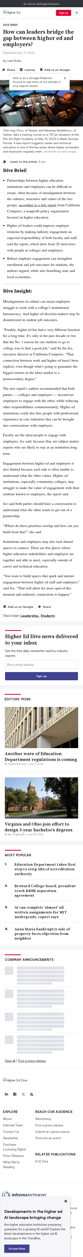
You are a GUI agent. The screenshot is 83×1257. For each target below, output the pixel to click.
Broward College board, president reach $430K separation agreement (45, 891)
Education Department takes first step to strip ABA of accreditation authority (45, 869)
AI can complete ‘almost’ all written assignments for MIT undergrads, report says (41, 912)
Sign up (63, 12)
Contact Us (11, 1132)
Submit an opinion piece (52, 1132)
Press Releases (13, 1156)
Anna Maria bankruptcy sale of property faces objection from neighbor (42, 934)
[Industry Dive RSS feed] (31, 1094)
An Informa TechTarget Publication (42, 3)
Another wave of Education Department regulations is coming (41, 756)
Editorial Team (13, 1125)
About (7, 1119)
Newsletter (10, 1138)
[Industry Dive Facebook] (14, 1094)
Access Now (17, 1248)
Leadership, (30, 616)
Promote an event (48, 1138)
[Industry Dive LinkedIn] (6, 1094)
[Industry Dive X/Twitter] (23, 1094)
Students (48, 616)
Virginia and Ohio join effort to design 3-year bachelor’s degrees (39, 827)
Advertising (43, 1119)
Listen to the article (28, 161)
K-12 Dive (41, 1161)
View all (10, 1061)
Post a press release (32, 1061)
